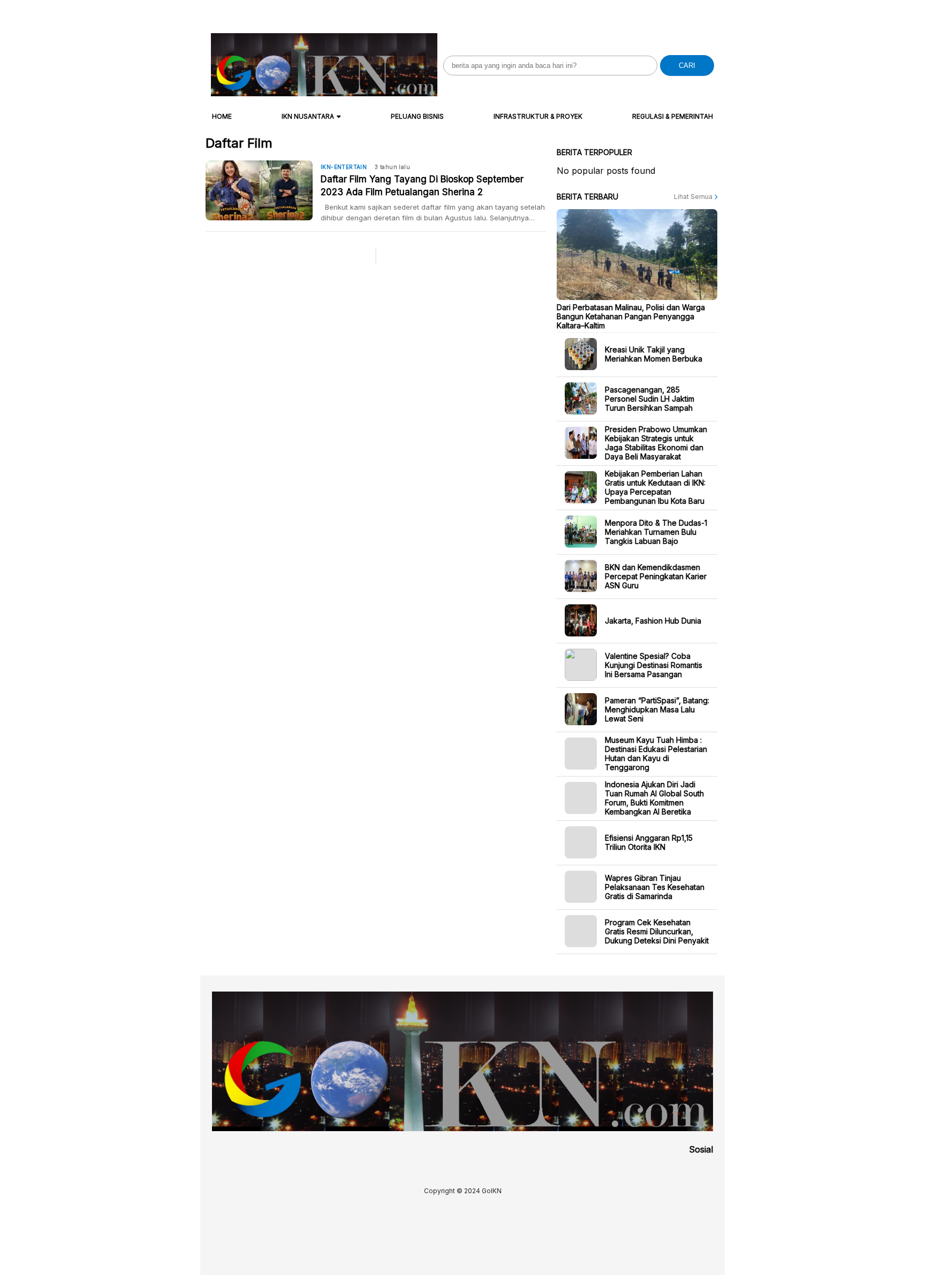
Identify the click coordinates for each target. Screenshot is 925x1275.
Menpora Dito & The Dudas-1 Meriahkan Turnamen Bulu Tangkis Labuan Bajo (656, 531)
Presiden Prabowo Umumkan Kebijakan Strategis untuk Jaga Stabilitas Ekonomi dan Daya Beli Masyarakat (656, 443)
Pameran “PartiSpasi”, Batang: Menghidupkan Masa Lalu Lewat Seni (657, 709)
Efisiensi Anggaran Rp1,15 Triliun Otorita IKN (649, 842)
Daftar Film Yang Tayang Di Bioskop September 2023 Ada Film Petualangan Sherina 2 (422, 185)
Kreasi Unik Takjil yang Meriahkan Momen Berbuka (653, 354)
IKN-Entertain (344, 167)
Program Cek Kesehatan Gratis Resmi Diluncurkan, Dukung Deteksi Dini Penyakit (657, 930)
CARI (687, 66)
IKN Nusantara (308, 116)
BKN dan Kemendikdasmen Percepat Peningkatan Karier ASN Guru (656, 575)
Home (222, 116)
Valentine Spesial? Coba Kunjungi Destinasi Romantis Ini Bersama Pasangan (653, 664)
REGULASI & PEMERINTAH (672, 116)
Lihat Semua (694, 197)
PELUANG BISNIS (417, 116)
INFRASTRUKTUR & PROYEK (538, 116)
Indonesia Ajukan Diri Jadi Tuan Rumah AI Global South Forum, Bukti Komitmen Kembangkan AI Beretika (654, 798)
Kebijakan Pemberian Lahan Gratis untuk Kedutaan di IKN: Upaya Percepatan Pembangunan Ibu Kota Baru (655, 487)
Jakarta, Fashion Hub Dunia (653, 620)
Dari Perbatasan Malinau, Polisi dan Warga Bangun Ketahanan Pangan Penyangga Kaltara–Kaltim (631, 315)
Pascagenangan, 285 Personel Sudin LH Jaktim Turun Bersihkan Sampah (649, 398)
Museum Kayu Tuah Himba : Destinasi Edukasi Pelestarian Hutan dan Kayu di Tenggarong (656, 753)
